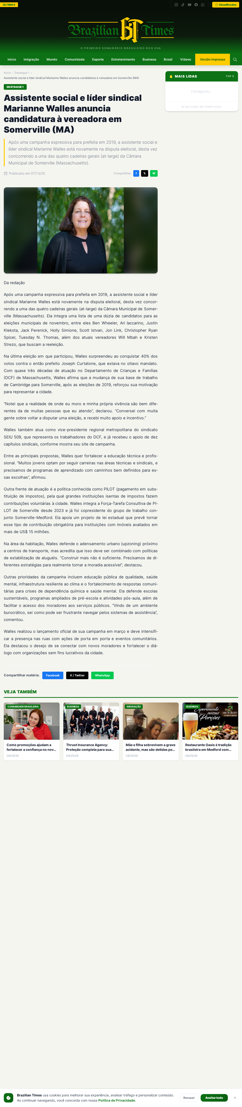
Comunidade (75, 59)
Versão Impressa (212, 59)
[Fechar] (235, 1098)
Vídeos (185, 59)
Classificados (227, 4)
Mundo (52, 59)
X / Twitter (77, 675)
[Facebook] (196, 4)
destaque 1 (22, 72)
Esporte (98, 59)
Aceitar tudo (214, 1097)
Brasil (168, 59)
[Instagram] (176, 4)
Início (12, 59)
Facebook (53, 675)
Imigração (31, 59)
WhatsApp (102, 675)
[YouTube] (189, 4)
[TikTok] (183, 4)
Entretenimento (123, 59)
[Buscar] (235, 59)
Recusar (189, 1097)
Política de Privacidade (116, 1100)
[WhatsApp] (202, 4)
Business (149, 59)
